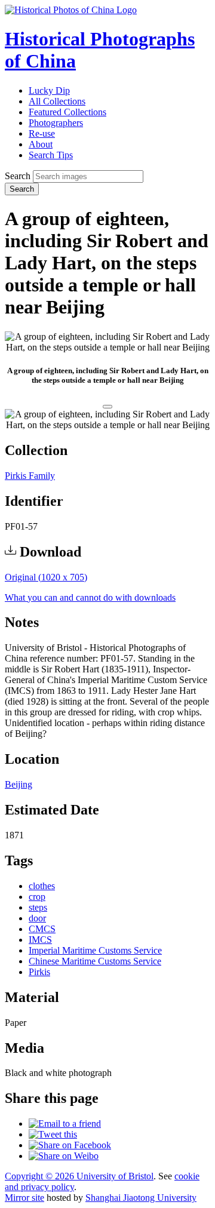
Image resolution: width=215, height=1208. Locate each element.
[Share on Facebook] (70, 1145)
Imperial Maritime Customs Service (95, 950)
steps (38, 907)
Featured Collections (67, 112)
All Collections (57, 101)
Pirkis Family (30, 476)
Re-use (42, 133)
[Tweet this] (53, 1134)
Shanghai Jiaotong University (140, 1197)
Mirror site (24, 1197)
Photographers (56, 123)
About (41, 144)
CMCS (42, 929)
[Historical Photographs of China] (71, 10)
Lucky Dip (49, 90)
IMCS (40, 940)
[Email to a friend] (65, 1123)
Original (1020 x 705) (46, 577)
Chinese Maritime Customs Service (95, 961)
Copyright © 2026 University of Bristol (79, 1176)
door (37, 918)
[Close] (107, 406)
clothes (42, 886)
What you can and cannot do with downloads (90, 597)
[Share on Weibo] (64, 1156)
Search (17, 176)
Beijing (18, 784)
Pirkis (39, 972)
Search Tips (51, 155)
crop (37, 897)
